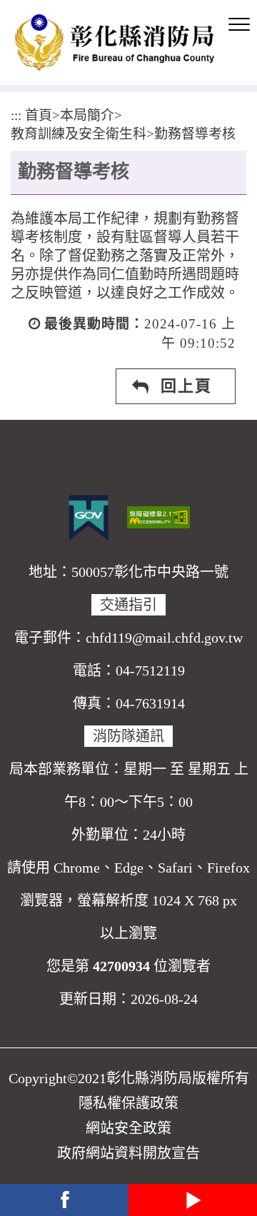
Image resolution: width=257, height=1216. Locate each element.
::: (16, 115)
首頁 (38, 115)
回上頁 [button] (186, 386)
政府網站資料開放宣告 (128, 1153)
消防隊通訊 (128, 736)
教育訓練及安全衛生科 (78, 133)
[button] (239, 25)
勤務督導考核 (195, 133)
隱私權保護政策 (128, 1103)
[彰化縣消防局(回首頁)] (114, 42)
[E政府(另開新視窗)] (88, 517)
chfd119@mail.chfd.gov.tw (164, 637)
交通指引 (128, 605)
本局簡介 (87, 115)
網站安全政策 (128, 1128)
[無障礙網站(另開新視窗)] (158, 515)
